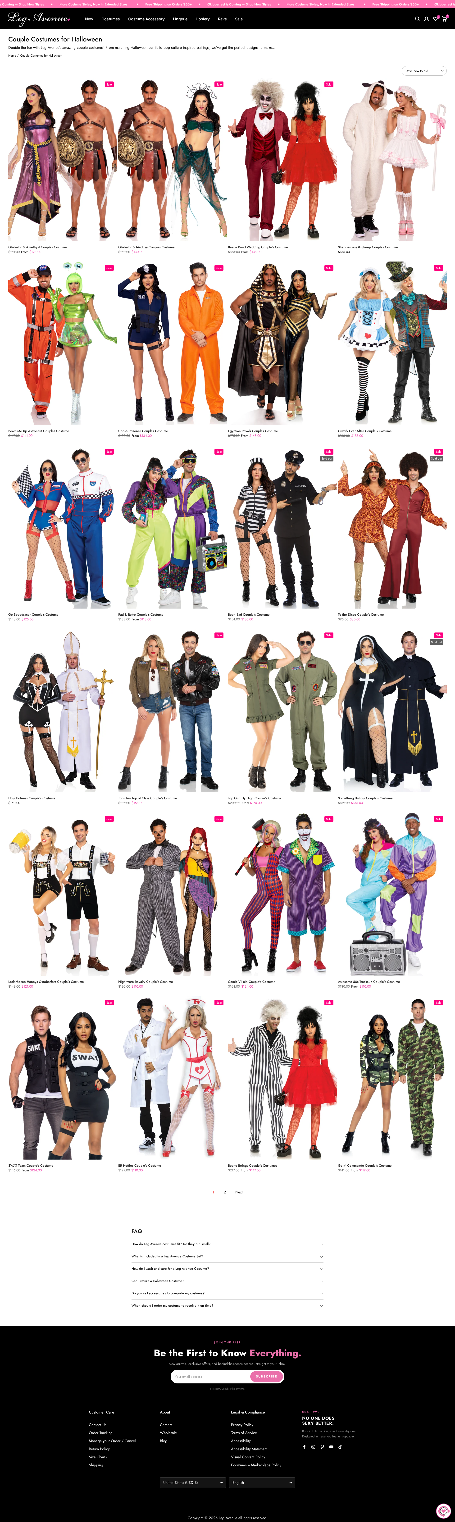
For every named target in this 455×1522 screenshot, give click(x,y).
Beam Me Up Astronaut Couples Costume (38, 431)
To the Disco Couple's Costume (361, 614)
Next (239, 1192)
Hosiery (203, 19)
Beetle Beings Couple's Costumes (252, 1165)
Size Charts (98, 1457)
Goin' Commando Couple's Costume (365, 1165)
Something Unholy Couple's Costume (365, 798)
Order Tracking (101, 1433)
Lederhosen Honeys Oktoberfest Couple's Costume (46, 981)
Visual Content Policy (248, 1457)
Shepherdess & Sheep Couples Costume (368, 247)
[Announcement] (178, 4)
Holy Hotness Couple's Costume (31, 798)
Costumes (110, 19)
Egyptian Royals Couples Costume (253, 431)
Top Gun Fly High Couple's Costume (254, 798)
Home (12, 55)
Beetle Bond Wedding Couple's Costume (258, 247)
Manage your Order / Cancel (112, 1441)
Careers (166, 1424)
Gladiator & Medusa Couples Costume (146, 247)
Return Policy (99, 1449)
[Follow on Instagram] (313, 1447)
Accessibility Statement (249, 1449)
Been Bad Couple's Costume (249, 614)
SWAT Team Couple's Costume (30, 1165)
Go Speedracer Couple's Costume (33, 614)
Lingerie (180, 19)
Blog (163, 1441)
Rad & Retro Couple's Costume (141, 614)
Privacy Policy (242, 1424)
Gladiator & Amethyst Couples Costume (37, 247)
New (89, 19)
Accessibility (241, 1441)
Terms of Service (244, 1433)
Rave (222, 19)
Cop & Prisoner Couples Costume (143, 431)
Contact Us (97, 1424)
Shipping (96, 1465)
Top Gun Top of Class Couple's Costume (147, 798)
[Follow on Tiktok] (340, 1447)
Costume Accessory (146, 19)
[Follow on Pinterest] (322, 1447)
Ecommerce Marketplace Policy (256, 1465)
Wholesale (168, 1433)
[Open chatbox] (443, 1511)
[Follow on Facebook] (304, 1447)
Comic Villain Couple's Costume (251, 981)
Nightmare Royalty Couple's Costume (145, 981)
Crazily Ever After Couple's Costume (365, 431)
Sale (239, 19)
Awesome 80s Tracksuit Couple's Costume (369, 981)
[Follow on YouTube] (331, 1447)
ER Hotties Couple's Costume (139, 1165)
